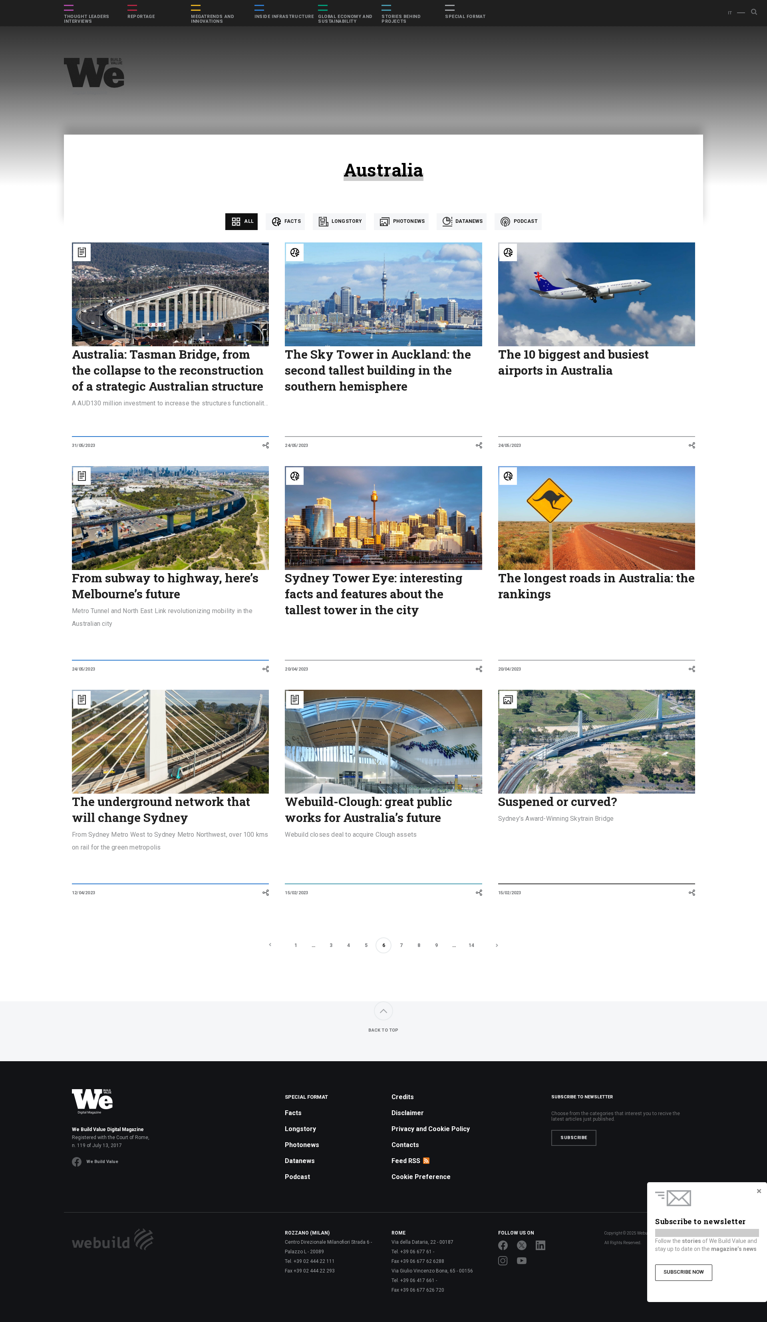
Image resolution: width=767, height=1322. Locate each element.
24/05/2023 (296, 445)
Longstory (346, 221)
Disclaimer (407, 1113)
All (248, 221)
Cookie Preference (421, 1177)
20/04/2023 (296, 669)
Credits (402, 1097)
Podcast (524, 221)
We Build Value (102, 1161)
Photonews (408, 221)
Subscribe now (684, 1272)
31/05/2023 (83, 445)
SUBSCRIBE (573, 1137)
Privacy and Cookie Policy (430, 1129)
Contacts (405, 1145)
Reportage (141, 16)
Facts (292, 221)
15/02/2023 (296, 892)
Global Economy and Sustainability (345, 19)
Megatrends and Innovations (212, 19)
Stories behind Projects (401, 19)
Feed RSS (405, 1161)
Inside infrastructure (284, 16)
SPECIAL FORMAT (465, 16)
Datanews (468, 221)
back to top (383, 1030)
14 (471, 945)
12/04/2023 (83, 892)
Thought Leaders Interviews (86, 19)
